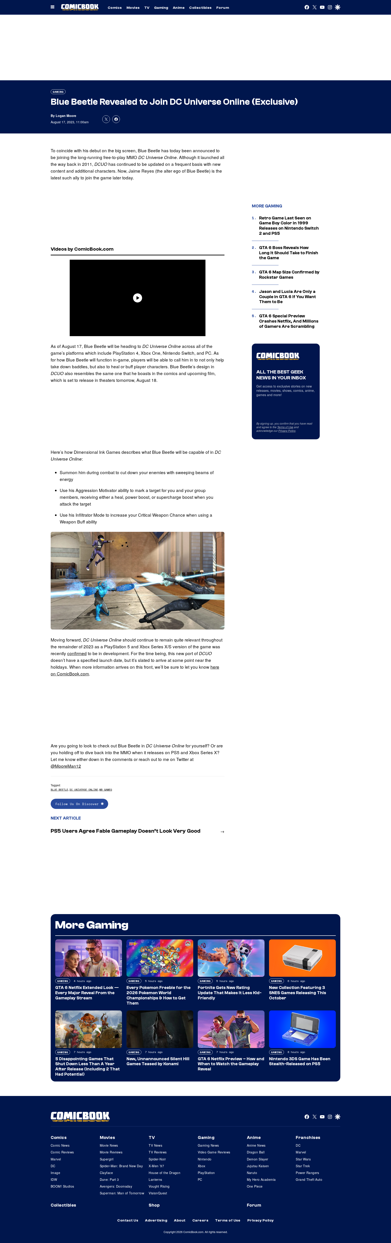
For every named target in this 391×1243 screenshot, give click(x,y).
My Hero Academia (261, 1179)
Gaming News (208, 1145)
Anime (179, 8)
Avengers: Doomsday (116, 1186)
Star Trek (303, 1166)
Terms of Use (285, 427)
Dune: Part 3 (109, 1179)
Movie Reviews (111, 1152)
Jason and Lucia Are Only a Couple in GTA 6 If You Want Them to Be (287, 296)
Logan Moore (66, 115)
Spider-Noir (157, 1159)
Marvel (56, 1159)
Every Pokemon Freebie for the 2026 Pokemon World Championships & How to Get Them (158, 995)
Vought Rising (159, 1186)
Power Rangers (307, 1172)
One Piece (255, 1186)
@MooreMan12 (66, 766)
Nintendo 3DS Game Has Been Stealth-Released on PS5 (299, 1061)
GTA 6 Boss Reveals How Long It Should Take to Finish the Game (288, 253)
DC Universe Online (83, 789)
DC (53, 1166)
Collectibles (200, 8)
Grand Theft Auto (309, 1179)
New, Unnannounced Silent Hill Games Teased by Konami (157, 1061)
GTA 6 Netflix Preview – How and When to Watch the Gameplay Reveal (231, 1064)
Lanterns (155, 1179)
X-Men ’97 (156, 1166)
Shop (154, 1205)
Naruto (252, 1172)
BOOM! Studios (62, 1186)
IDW (54, 1179)
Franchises (308, 1137)
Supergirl (107, 1159)
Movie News (109, 1145)
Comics (115, 8)
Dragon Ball (256, 1152)
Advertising (156, 1220)
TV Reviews (158, 1152)
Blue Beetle (59, 789)
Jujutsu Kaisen (258, 1166)
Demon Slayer (257, 1159)
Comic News (60, 1145)
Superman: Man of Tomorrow (122, 1193)
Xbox (201, 1166)
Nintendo (204, 1159)
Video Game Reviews (214, 1152)
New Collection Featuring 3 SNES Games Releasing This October (297, 993)
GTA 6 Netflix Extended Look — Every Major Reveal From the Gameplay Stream (87, 993)
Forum (222, 8)
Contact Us (127, 1220)
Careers (200, 1220)
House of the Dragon (164, 1172)
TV (147, 8)
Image (55, 1172)
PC (200, 1179)
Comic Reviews (62, 1152)
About (179, 1220)
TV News (155, 1145)
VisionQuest (158, 1193)
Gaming (161, 8)
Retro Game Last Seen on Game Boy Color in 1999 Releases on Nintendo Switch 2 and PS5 (289, 226)
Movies (133, 8)
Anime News (256, 1145)
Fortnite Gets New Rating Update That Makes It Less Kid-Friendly (230, 993)
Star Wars (303, 1159)
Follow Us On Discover (78, 803)
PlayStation (206, 1172)
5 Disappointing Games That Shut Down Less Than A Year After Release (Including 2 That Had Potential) (87, 1066)
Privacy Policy (287, 431)
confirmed (77, 653)
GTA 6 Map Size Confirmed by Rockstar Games (289, 275)
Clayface (106, 1172)
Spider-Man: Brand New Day (121, 1166)
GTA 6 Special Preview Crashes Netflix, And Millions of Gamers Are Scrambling (288, 321)
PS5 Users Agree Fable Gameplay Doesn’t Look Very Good (125, 831)
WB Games (105, 789)
